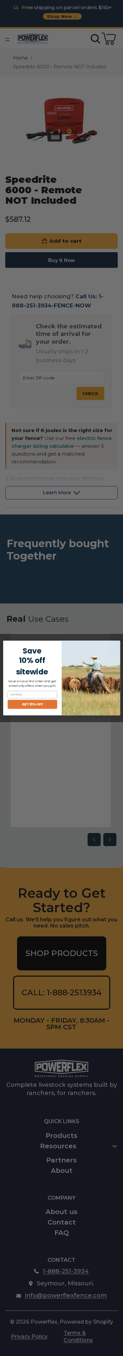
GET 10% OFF (32, 704)
